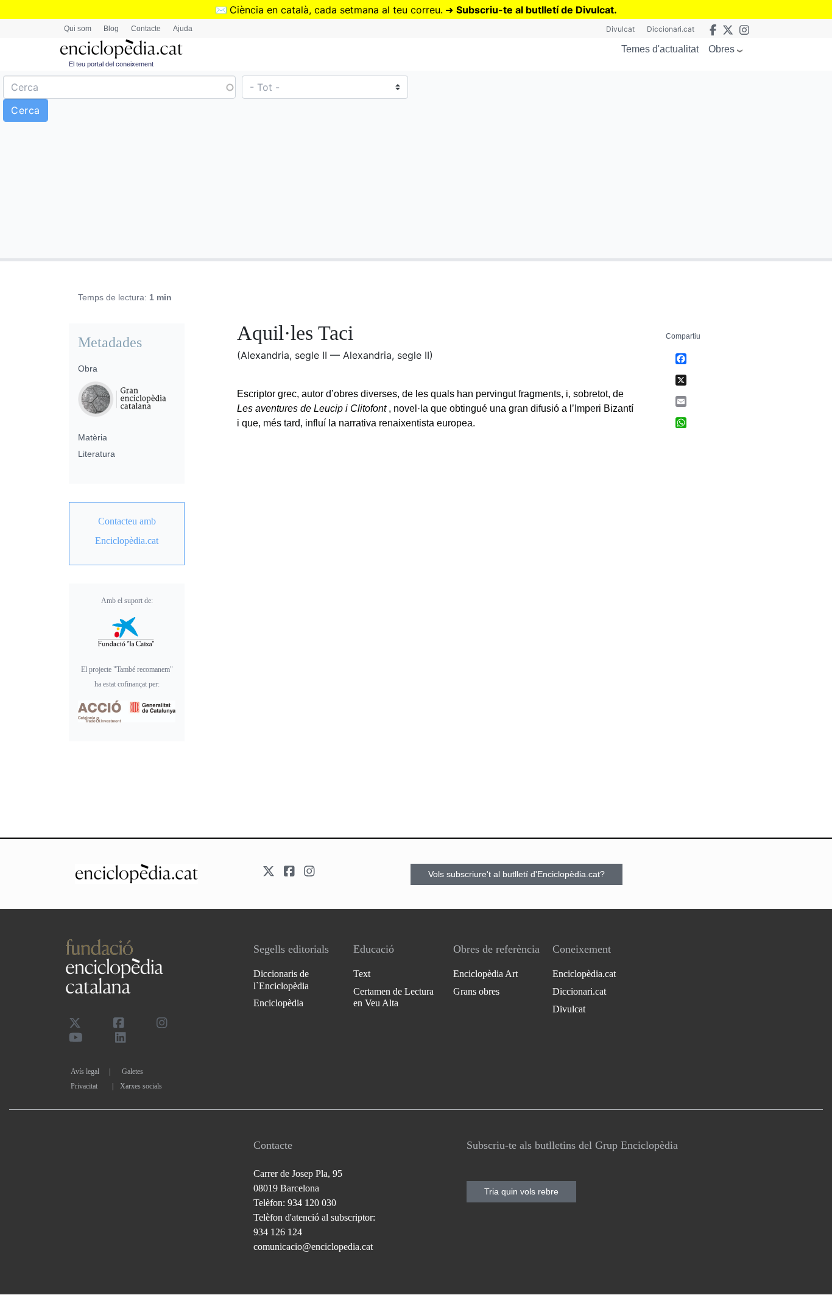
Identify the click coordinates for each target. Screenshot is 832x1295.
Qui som (77, 28)
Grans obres (476, 991)
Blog (111, 28)
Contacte (146, 28)
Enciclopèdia (278, 1003)
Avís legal (85, 1071)
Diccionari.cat (670, 29)
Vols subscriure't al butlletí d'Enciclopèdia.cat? (516, 874)
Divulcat (620, 29)
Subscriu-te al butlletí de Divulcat (535, 10)
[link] (127, 531)
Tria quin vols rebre (521, 1191)
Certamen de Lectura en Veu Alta (393, 997)
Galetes (132, 1071)
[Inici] (121, 49)
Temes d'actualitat (660, 49)
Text (361, 974)
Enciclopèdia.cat (584, 974)
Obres (721, 49)
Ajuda (182, 28)
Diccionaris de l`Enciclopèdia (281, 979)
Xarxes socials (141, 1086)
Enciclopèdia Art (485, 974)
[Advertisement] (622, 164)
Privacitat (84, 1086)
